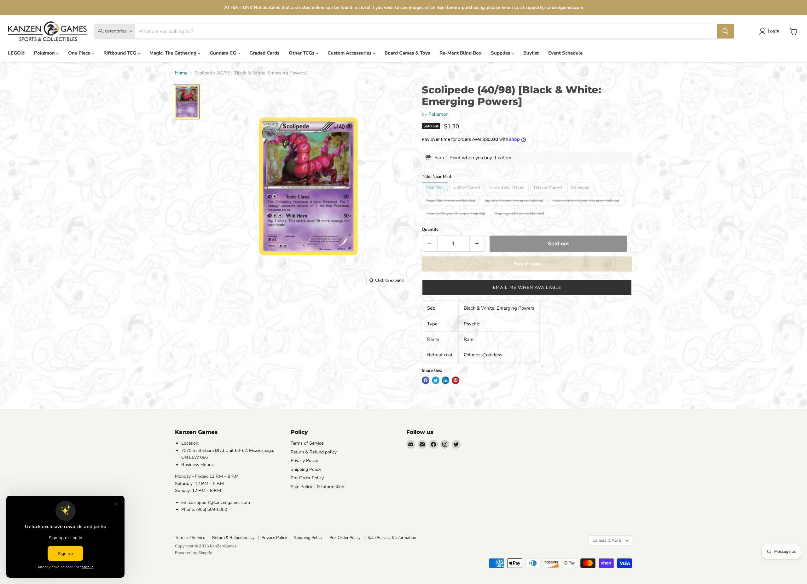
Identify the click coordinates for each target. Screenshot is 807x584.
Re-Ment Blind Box (460, 53)
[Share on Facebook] (425, 380)
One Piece (79, 53)
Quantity (430, 229)
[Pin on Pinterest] (455, 380)
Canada (607, 540)
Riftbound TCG (120, 53)
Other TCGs (302, 53)
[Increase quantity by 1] (477, 244)
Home (181, 73)
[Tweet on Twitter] (435, 380)
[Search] (725, 31)
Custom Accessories (350, 53)
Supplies (501, 53)
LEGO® (16, 53)
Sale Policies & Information (317, 487)
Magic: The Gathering (173, 53)
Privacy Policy (304, 461)
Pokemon (438, 114)
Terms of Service (307, 443)
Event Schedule (565, 53)
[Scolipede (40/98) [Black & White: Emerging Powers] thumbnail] (186, 102)
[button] (527, 287)
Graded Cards (264, 53)
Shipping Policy (306, 469)
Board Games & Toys (407, 53)
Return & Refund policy (314, 452)
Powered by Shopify (193, 553)
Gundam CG (223, 53)
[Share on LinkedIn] (445, 380)
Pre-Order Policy (307, 478)
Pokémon (45, 53)
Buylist (531, 53)
